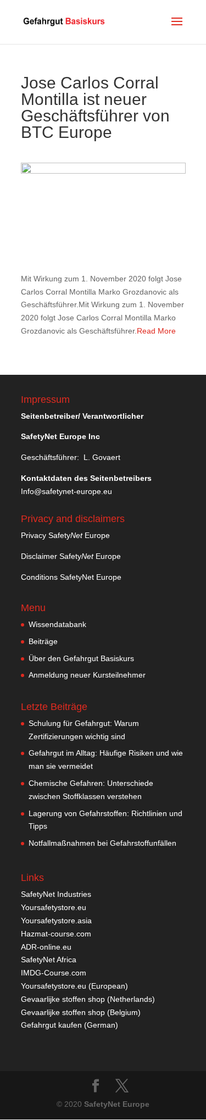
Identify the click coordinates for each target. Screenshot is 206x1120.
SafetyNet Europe (116, 1104)
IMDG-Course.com (53, 972)
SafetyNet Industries (56, 894)
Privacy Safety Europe (65, 535)
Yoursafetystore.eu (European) (74, 986)
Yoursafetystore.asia (56, 920)
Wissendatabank (57, 624)
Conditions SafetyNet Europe (71, 577)
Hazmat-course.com (56, 933)
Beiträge (43, 641)
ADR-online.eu (46, 946)
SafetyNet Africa (48, 959)
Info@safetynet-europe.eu (66, 491)
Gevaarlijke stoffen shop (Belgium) (81, 1012)
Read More (156, 330)
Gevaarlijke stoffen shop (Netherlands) (88, 999)
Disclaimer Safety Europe (71, 556)
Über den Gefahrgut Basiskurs (81, 658)
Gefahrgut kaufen (51, 1025)
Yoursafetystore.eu (53, 907)
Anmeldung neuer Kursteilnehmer (87, 674)
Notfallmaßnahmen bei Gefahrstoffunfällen (102, 843)
